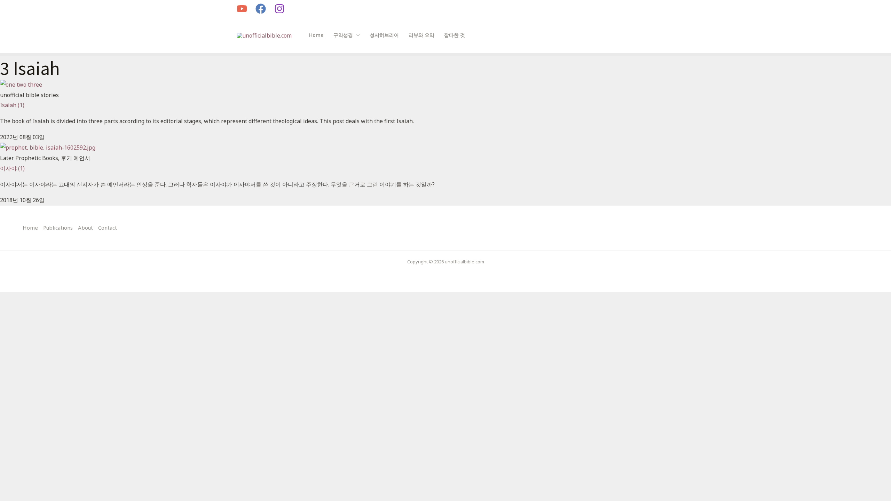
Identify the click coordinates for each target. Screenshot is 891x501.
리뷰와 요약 (421, 35)
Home (316, 35)
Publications (58, 227)
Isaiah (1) (12, 105)
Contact (107, 227)
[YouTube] (242, 8)
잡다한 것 (454, 35)
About (85, 227)
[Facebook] (260, 8)
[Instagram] (279, 8)
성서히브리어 (384, 35)
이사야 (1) (12, 168)
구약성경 (343, 35)
